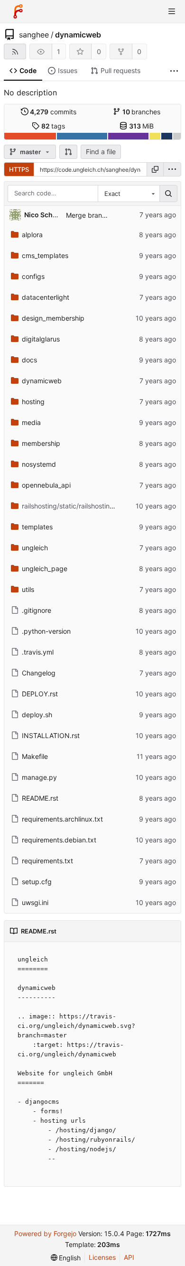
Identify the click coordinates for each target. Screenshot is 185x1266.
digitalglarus (41, 339)
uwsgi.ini (35, 902)
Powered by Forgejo (45, 1233)
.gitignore (36, 610)
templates (37, 527)
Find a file (101, 152)
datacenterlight (45, 297)
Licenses (102, 1257)
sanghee (34, 34)
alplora (32, 235)
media (31, 422)
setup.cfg (37, 882)
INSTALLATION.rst (51, 735)
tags (53, 126)
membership (41, 443)
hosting (33, 401)
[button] (68, 152)
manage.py (39, 777)
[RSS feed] (15, 51)
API (129, 1257)
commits (53, 112)
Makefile (35, 756)
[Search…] (168, 193)
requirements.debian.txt (59, 840)
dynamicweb (78, 34)
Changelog (39, 673)
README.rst (40, 798)
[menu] (172, 169)
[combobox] (128, 193)
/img (75, 506)
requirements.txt (47, 861)
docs (29, 360)
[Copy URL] (155, 169)
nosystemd (39, 464)
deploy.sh (37, 715)
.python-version (46, 631)
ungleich (35, 548)
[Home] (18, 11)
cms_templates (45, 255)
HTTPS (19, 169)
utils (28, 589)
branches (141, 112)
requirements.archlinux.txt (62, 819)
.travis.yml (38, 652)
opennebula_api (46, 485)
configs (33, 276)
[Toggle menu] (171, 11)
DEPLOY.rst (40, 694)
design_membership (53, 318)
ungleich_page (44, 568)
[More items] (174, 71)
